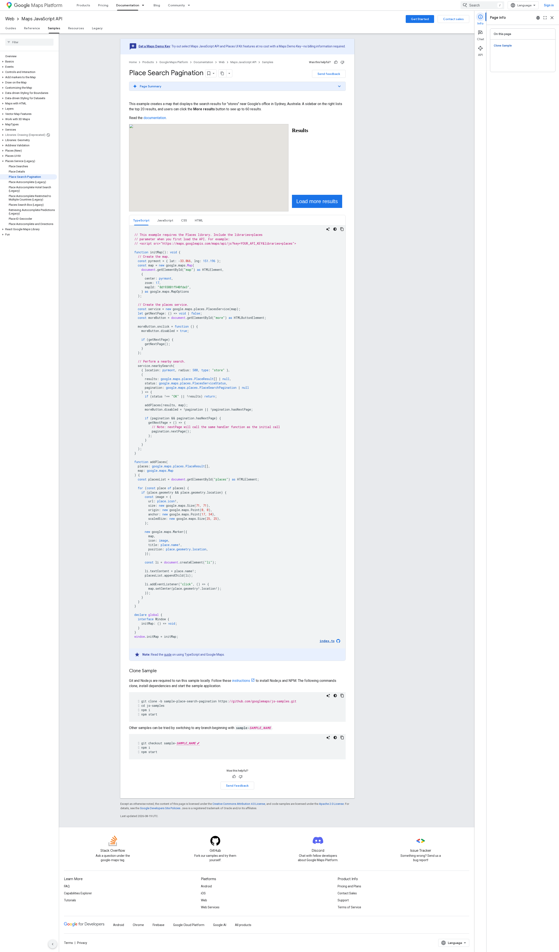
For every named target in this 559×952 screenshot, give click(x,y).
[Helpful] (336, 62)
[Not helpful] (342, 62)
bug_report (538, 17)
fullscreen (545, 17)
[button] (28, 61)
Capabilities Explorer (78, 893)
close (552, 17)
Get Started (420, 19)
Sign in (549, 5)
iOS (203, 893)
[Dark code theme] (334, 229)
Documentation (127, 5)
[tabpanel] (237, 443)
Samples (54, 28)
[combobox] (482, 5)
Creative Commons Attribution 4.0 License (238, 803)
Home (133, 62)
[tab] (141, 220)
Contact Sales (347, 893)
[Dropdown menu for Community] (190, 5)
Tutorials (70, 900)
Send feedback (328, 74)
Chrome (138, 925)
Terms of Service (349, 907)
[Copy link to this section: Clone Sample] (161, 671)
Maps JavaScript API (41, 19)
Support (343, 900)
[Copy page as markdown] (222, 73)
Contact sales (453, 19)
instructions (241, 681)
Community (176, 5)
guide (168, 654)
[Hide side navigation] (52, 944)
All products (243, 925)
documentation (154, 118)
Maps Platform (46, 5)
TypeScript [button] (141, 220)
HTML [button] (199, 220)
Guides (10, 28)
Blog (157, 5)
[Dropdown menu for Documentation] (144, 5)
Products (83, 5)
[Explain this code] (327, 229)
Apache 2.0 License (331, 803)
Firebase (158, 925)
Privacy (82, 943)
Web (9, 19)
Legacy (97, 28)
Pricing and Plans (349, 886)
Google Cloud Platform (188, 925)
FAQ (67, 886)
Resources (76, 28)
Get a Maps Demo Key (154, 46)
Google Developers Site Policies (160, 808)
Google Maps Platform (173, 62)
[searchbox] (29, 42)
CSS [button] (184, 220)
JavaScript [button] (165, 220)
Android (206, 886)
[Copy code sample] (341, 229)
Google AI (219, 925)
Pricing (103, 5)
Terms (68, 943)
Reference (32, 28)
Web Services (210, 907)
